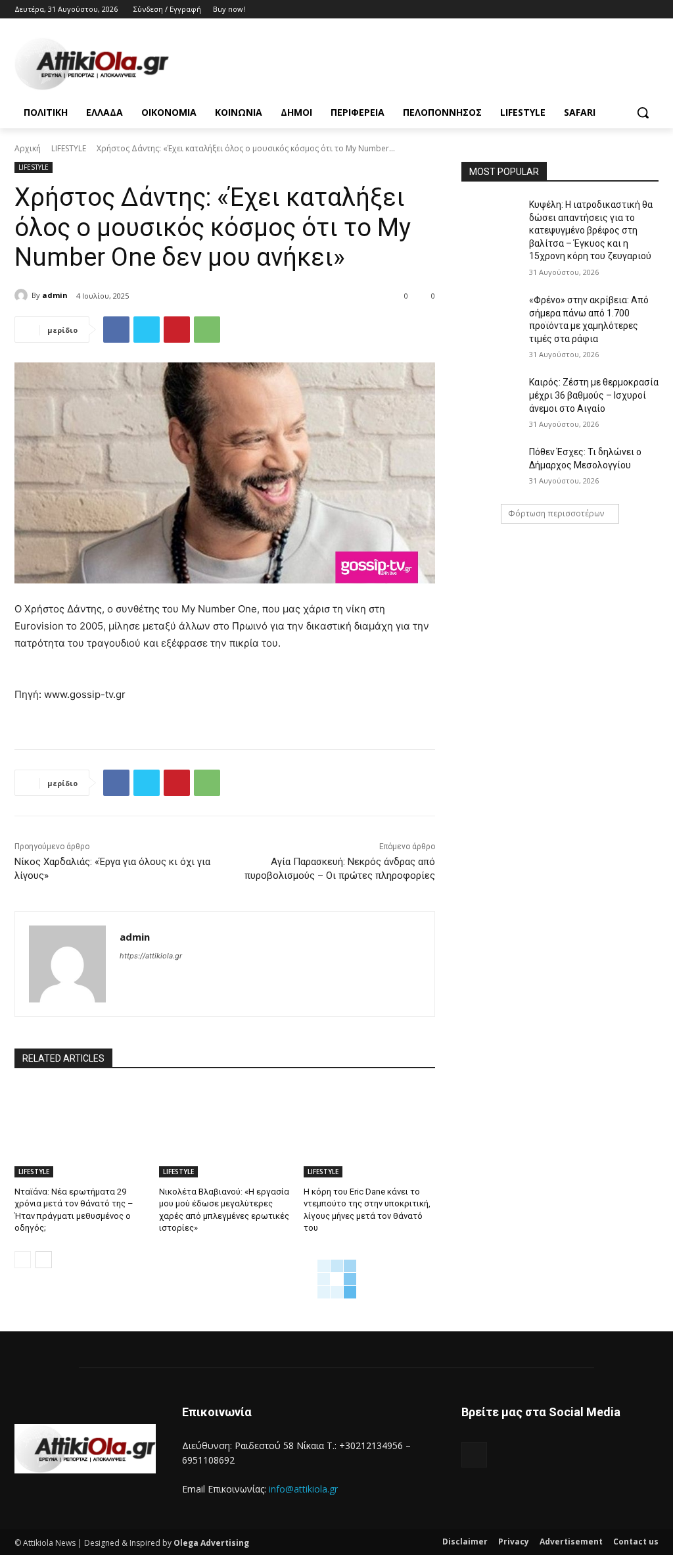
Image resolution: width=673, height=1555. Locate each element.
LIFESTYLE (68, 148)
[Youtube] (651, 9)
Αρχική (27, 148)
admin (55, 295)
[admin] (23, 295)
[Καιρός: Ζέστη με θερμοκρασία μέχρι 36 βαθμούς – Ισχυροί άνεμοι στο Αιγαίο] (491, 397)
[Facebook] (578, 9)
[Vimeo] (632, 9)
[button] (643, 112)
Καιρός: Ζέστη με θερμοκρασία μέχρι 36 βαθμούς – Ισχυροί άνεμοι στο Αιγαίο (594, 395)
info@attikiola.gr (303, 1489)
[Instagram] (596, 9)
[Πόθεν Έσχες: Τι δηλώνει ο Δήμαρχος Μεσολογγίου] (491, 466)
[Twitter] (614, 9)
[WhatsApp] (207, 329)
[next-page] (43, 1259)
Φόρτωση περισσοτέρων (556, 513)
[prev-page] (22, 1259)
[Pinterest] (177, 329)
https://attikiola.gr (151, 955)
